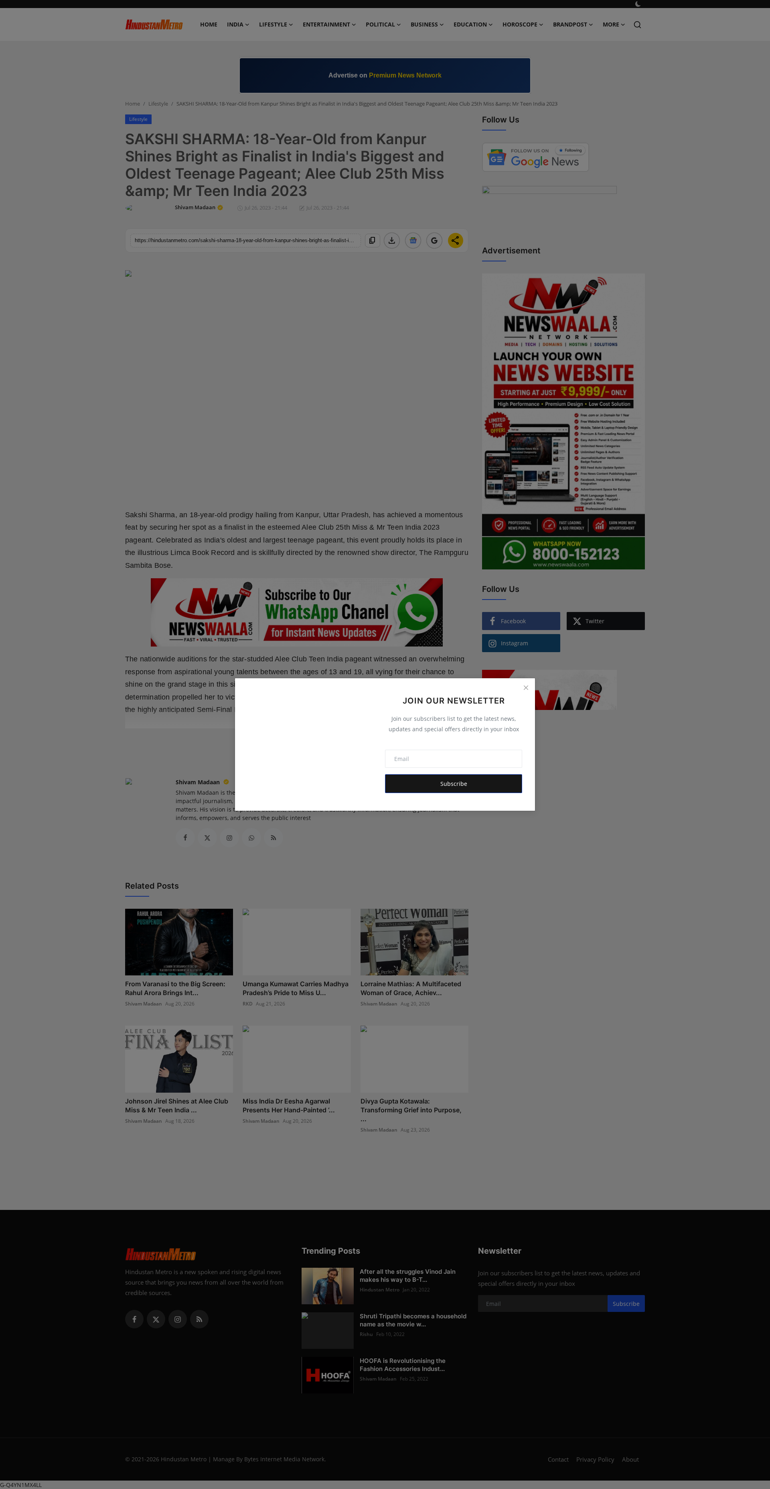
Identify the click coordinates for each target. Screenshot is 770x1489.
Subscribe (453, 783)
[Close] (526, 687)
